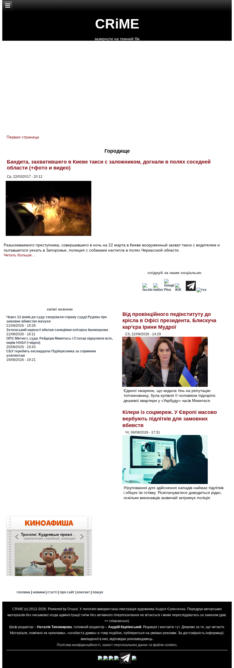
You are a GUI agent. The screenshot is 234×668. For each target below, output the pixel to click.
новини (39, 592)
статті (52, 592)
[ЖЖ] (180, 290)
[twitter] (158, 290)
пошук (97, 592)
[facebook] (147, 290)
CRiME (117, 23)
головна (23, 592)
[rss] (202, 290)
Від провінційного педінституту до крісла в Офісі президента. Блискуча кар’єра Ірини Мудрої (169, 320)
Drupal (72, 609)
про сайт (67, 592)
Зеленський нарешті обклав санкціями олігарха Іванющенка (57, 330)
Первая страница (23, 137)
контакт (83, 592)
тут (177, 627)
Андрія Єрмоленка (170, 609)
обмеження (118, 621)
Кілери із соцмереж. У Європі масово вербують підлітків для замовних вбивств (169, 418)
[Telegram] (191, 290)
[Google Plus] (169, 290)
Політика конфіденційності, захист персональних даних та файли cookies (117, 645)
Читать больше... (19, 255)
